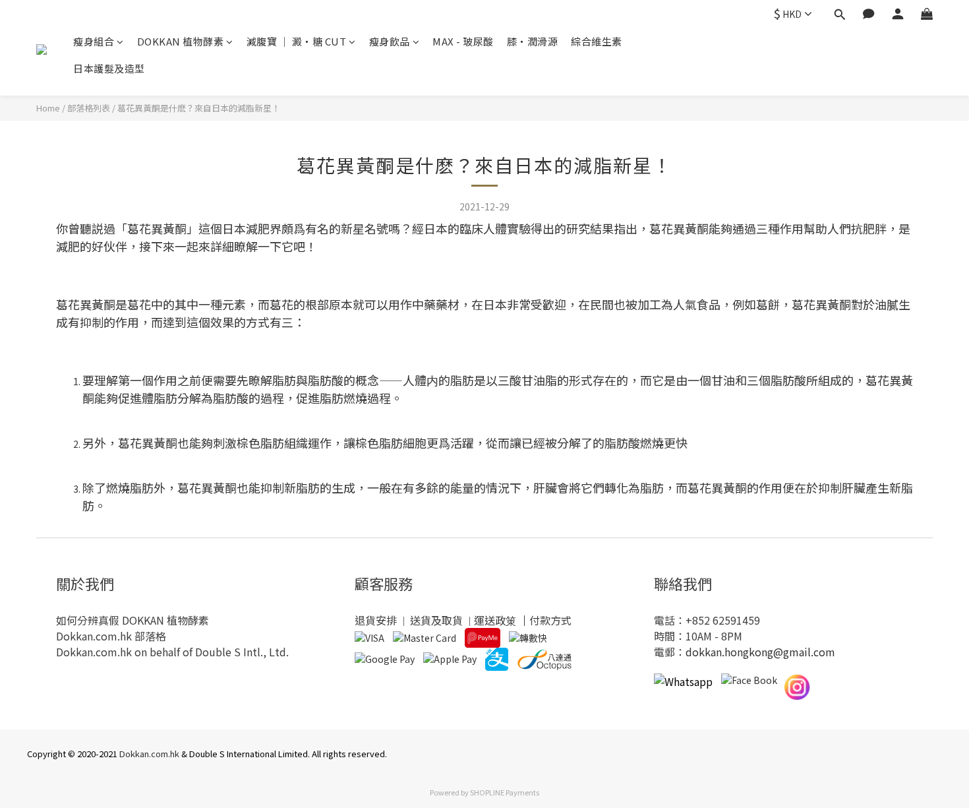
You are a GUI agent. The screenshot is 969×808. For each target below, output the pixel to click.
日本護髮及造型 (109, 68)
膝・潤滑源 (532, 41)
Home (48, 108)
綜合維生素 (596, 41)
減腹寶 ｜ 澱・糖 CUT (297, 41)
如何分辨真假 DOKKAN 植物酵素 (132, 620)
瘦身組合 (93, 41)
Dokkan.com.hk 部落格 (111, 636)
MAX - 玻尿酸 (463, 41)
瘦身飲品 (389, 41)
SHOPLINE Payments (504, 792)
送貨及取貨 (436, 620)
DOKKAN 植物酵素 (180, 41)
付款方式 (550, 620)
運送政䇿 (495, 620)
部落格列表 (88, 108)
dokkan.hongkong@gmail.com (760, 652)
